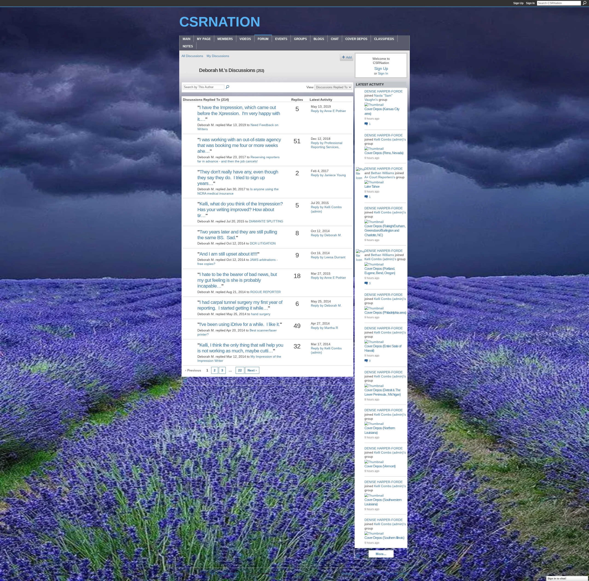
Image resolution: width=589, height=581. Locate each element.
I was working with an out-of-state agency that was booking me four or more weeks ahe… (239, 145)
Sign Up (518, 3)
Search (584, 3)
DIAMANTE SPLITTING (266, 221)
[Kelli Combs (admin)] (189, 352)
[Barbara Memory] (189, 179)
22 (240, 370)
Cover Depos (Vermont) (380, 466)
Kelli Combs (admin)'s (390, 139)
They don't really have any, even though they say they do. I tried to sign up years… (237, 177)
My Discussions (218, 56)
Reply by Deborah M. (326, 235)
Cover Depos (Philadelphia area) (385, 312)
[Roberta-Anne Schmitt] (189, 281)
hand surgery (260, 314)
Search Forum (228, 87)
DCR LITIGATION (263, 243)
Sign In (530, 3)
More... (381, 554)
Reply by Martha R (324, 328)
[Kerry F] (189, 211)
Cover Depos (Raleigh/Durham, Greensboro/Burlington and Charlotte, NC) (384, 230)
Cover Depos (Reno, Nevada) (383, 153)
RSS (185, 381)
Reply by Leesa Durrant (328, 257)
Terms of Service (397, 573)
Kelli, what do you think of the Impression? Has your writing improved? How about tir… (240, 209)
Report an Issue (369, 573)
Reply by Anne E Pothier (328, 111)
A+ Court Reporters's (379, 177)
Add (349, 57)
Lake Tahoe (371, 186)
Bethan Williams (382, 173)
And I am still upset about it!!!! (228, 253)
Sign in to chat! (557, 578)
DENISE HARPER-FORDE (383, 91)
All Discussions (192, 56)
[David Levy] (189, 146)
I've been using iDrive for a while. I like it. (239, 324)
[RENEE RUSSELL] (189, 309)
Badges (347, 573)
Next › (252, 370)
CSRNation (219, 21)
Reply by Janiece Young (328, 175)
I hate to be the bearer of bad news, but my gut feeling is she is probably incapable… (237, 280)
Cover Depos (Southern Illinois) (384, 538)
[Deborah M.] (189, 80)
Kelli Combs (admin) (224, 573)
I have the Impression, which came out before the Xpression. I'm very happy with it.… (238, 113)
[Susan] (189, 239)
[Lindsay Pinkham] (189, 261)
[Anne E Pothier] (189, 114)
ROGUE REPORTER (265, 292)
